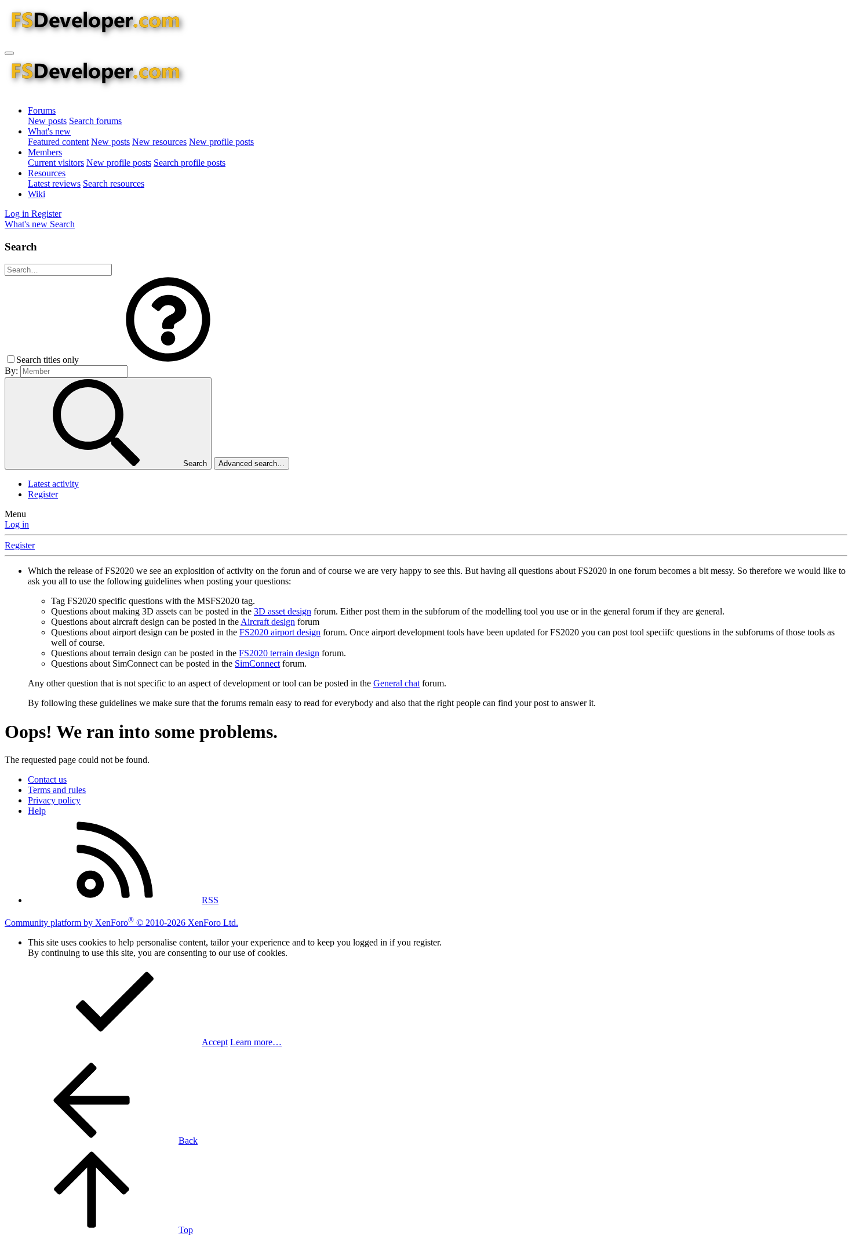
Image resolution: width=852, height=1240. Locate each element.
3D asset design (282, 611)
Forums (42, 110)
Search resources (113, 183)
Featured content (58, 142)
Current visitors (56, 163)
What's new (49, 131)
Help (37, 811)
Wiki (36, 194)
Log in (17, 524)
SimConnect (257, 663)
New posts (47, 121)
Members (45, 152)
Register (43, 494)
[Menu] (9, 53)
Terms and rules (57, 790)
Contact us (47, 779)
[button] (168, 360)
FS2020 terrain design (279, 653)
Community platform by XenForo (121, 923)
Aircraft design (268, 622)
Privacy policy (54, 800)
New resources (159, 142)
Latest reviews (54, 183)
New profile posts (221, 142)
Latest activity (53, 484)
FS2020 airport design (280, 632)
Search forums (95, 121)
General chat (396, 683)
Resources (46, 173)
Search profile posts (189, 163)
